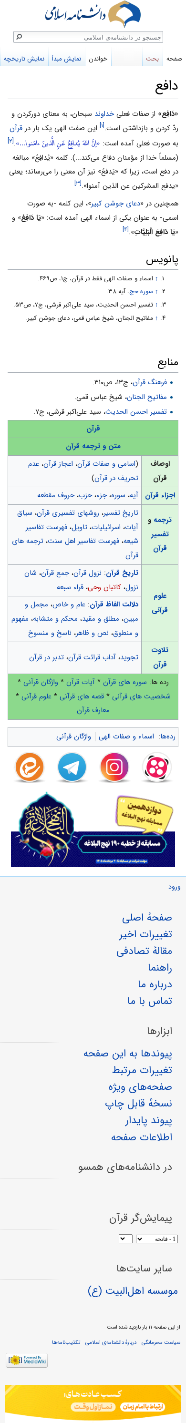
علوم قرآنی (36, 696)
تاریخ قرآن (122, 573)
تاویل (79, 527)
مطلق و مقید (100, 618)
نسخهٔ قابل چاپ (138, 1103)
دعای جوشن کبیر (115, 203)
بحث (152, 59)
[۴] (126, 229)
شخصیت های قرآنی (141, 696)
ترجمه (163, 520)
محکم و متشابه (55, 618)
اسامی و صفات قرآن (106, 464)
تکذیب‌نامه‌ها (66, 1342)
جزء (101, 495)
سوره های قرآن (125, 682)
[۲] (11, 140)
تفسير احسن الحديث (136, 412)
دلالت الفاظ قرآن (114, 604)
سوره (118, 495)
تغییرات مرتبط (142, 1070)
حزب (85, 495)
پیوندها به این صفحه (127, 1053)
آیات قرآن (80, 682)
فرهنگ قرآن (150, 382)
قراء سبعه (70, 587)
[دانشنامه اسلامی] (93, 14)
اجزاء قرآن (160, 495)
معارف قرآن (93, 710)
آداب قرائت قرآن (92, 657)
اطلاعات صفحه (141, 1137)
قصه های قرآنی (82, 696)
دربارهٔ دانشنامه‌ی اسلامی (110, 1342)
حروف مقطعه (55, 495)
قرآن (16, 128)
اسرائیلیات (106, 527)
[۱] (102, 125)
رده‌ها (168, 736)
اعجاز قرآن (58, 464)
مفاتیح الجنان (147, 397)
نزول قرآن (87, 573)
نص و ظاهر (92, 633)
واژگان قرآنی (40, 682)
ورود (174, 886)
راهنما (160, 968)
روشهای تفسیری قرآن (68, 513)
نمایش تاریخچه (24, 59)
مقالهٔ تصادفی (144, 951)
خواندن (98, 59)
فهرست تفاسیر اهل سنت (83, 541)
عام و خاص (68, 604)
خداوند (104, 114)
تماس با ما (149, 1001)
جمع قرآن (55, 573)
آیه (134, 495)
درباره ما (155, 984)
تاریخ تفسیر (120, 513)
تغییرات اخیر (145, 934)
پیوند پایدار (148, 1120)
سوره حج (141, 292)
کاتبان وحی (104, 587)
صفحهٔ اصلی (147, 918)
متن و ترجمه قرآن (93, 446)
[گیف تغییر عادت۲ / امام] (93, 1404)
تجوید (129, 657)
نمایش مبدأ (66, 59)
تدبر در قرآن (46, 657)
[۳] (78, 183)
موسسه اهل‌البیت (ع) (133, 1291)
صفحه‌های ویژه (140, 1087)
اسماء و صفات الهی (126, 736)
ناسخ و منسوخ (50, 633)
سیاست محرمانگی (161, 1342)
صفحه (174, 59)
